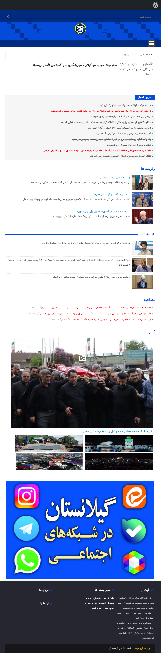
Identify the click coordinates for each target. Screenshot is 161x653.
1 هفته (32, 313)
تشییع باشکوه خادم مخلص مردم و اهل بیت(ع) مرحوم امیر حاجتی (117, 431)
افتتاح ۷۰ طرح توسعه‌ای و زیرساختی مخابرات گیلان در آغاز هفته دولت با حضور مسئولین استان (106, 122)
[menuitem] (155, 5)
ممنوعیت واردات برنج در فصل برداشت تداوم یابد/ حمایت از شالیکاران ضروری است (90, 216)
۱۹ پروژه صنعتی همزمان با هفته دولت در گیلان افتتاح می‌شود (122, 134)
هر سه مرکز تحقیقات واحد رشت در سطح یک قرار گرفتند (124, 105)
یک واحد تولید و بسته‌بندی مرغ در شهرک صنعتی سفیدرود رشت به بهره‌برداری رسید (111, 139)
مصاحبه (149, 300)
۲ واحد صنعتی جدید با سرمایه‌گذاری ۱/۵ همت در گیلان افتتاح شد (119, 128)
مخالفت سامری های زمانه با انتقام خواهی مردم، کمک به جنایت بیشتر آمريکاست (91, 277)
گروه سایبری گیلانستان (120, 648)
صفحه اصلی (146, 55)
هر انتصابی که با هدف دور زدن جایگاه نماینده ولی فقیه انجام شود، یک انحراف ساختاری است (86, 243)
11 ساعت (34, 308)
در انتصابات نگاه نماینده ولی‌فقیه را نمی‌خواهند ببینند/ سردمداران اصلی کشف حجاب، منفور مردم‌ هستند (101, 111)
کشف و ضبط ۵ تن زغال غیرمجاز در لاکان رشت (129, 145)
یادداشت (148, 234)
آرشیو (144, 590)
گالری (151, 332)
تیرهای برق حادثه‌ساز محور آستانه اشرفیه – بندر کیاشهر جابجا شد (120, 117)
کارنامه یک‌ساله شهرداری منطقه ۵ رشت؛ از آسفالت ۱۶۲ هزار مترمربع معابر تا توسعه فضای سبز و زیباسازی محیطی (97, 150)
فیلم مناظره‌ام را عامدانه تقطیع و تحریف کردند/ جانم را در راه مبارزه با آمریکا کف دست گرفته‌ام (106, 319)
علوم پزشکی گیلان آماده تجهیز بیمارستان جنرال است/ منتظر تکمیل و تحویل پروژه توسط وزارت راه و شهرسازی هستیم (95, 314)
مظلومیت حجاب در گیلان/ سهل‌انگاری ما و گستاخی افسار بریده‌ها (75, 65)
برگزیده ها (148, 169)
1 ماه (54, 319)
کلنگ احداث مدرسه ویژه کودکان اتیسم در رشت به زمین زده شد (120, 156)
